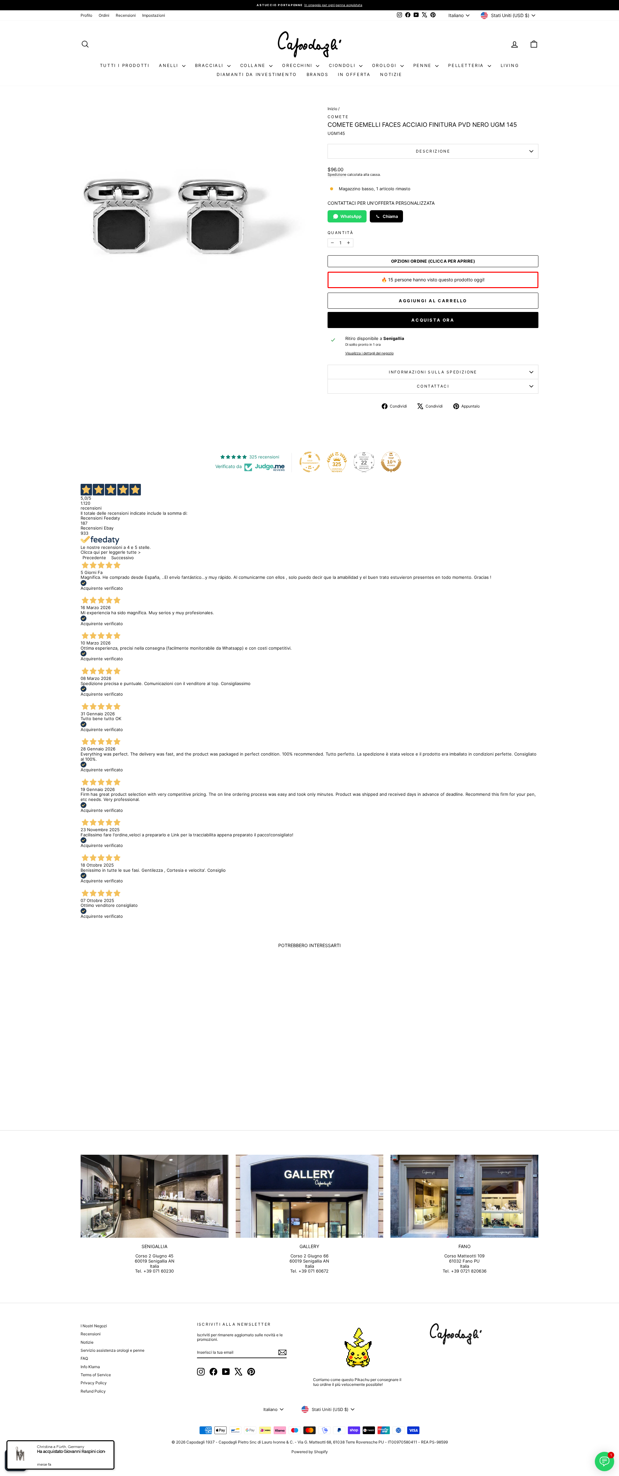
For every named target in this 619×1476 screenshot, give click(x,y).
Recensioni (126, 15)
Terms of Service (96, 1374)
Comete (338, 116)
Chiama (390, 216)
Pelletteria (467, 65)
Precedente (94, 557)
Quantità (340, 232)
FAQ (84, 1358)
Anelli (169, 65)
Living (510, 65)
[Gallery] (310, 1196)
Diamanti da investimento (257, 74)
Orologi (385, 65)
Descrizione (433, 151)
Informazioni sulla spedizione (433, 372)
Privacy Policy (94, 1382)
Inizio (332, 108)
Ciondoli (343, 65)
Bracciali (210, 65)
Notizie (391, 74)
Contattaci (433, 386)
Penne (423, 65)
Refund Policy (93, 1391)
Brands (318, 74)
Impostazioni (153, 15)
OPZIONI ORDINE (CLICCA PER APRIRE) (433, 261)
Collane (254, 65)
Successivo (122, 557)
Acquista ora (432, 320)
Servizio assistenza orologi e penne (112, 1350)
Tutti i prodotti (125, 65)
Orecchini (298, 65)
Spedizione (337, 174)
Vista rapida (135, 1066)
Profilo (86, 15)
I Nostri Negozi (94, 1325)
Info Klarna (90, 1366)
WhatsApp (350, 216)
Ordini (104, 15)
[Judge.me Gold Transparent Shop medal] (310, 462)
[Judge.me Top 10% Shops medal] (391, 462)
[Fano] (464, 1196)
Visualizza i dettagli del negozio (369, 353)
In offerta (354, 74)
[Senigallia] (155, 1196)
